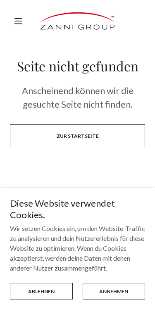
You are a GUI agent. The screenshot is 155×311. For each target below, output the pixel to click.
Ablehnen (41, 291)
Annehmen (113, 291)
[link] (77, 21)
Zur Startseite (78, 136)
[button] (20, 21)
